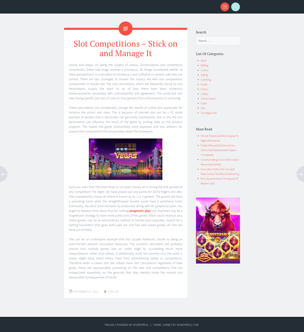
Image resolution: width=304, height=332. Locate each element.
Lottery (204, 94)
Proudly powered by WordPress (127, 325)
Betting (204, 65)
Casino (204, 70)
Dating (204, 75)
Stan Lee (113, 291)
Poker (204, 103)
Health (204, 84)
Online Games (208, 98)
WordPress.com (187, 325)
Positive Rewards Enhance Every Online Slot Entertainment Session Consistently (218, 150)
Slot (203, 108)
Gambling (206, 79)
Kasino (204, 89)
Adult (203, 60)
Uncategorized (209, 113)
